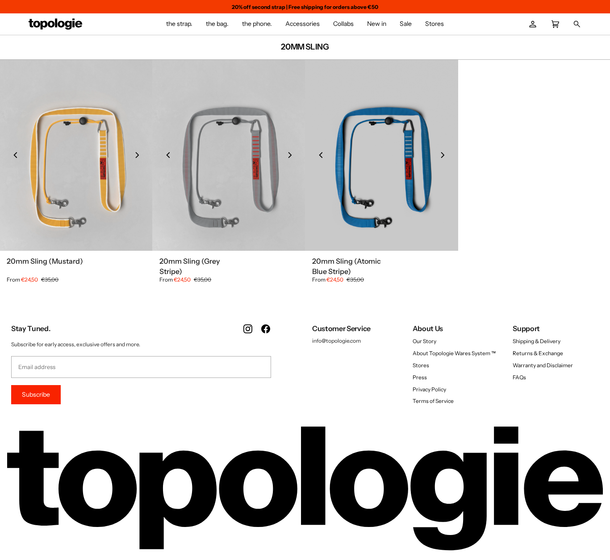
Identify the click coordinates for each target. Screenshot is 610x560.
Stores (421, 365)
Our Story (424, 341)
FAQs (519, 377)
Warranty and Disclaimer (543, 365)
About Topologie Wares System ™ (454, 353)
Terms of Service (433, 401)
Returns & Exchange (538, 353)
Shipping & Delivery (536, 341)
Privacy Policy (429, 389)
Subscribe (36, 394)
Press (420, 377)
